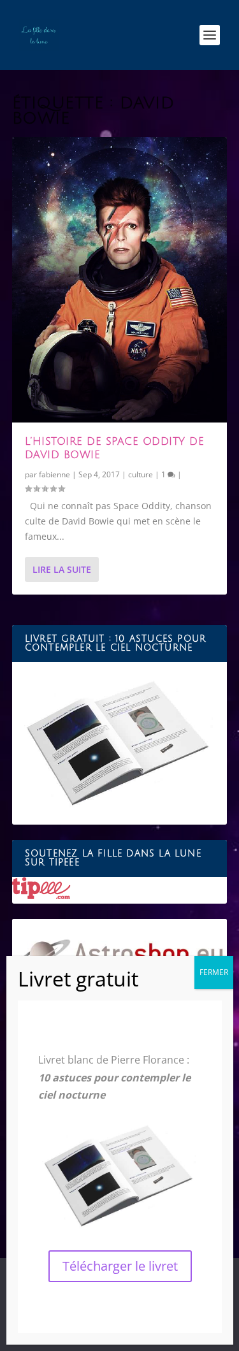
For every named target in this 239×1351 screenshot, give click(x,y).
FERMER (213, 972)
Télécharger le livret (120, 1266)
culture (140, 474)
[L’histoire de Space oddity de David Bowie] (120, 280)
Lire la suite (62, 569)
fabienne (54, 474)
